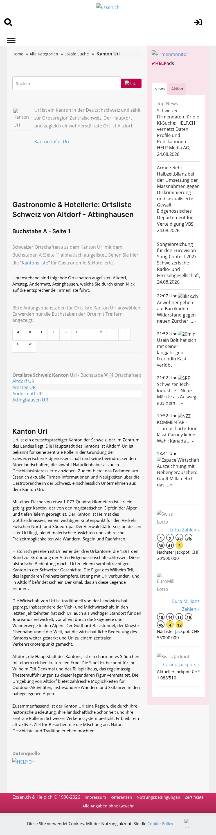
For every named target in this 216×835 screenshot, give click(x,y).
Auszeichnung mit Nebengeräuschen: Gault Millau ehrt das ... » (177, 475)
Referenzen (121, 797)
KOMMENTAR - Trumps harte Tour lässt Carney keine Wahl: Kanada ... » (177, 431)
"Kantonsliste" (35, 263)
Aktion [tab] (177, 88)
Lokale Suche (76, 54)
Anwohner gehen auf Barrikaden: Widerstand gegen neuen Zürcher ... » (176, 311)
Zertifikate (194, 797)
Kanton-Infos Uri (51, 141)
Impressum (95, 797)
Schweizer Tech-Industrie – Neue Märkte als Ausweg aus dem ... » (176, 393)
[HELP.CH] (29, 761)
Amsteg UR (24, 387)
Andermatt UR (27, 393)
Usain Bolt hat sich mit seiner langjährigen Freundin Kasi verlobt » (176, 352)
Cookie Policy (160, 823)
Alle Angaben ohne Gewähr (108, 806)
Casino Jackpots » (181, 664)
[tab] (160, 89)
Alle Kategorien (44, 54)
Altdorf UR (23, 381)
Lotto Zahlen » (185, 530)
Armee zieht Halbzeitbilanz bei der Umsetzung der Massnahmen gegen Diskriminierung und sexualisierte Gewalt (178, 186)
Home (17, 54)
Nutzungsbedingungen (158, 797)
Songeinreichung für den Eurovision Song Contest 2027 (177, 250)
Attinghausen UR (30, 400)
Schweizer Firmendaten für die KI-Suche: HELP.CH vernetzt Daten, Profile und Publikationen (178, 126)
